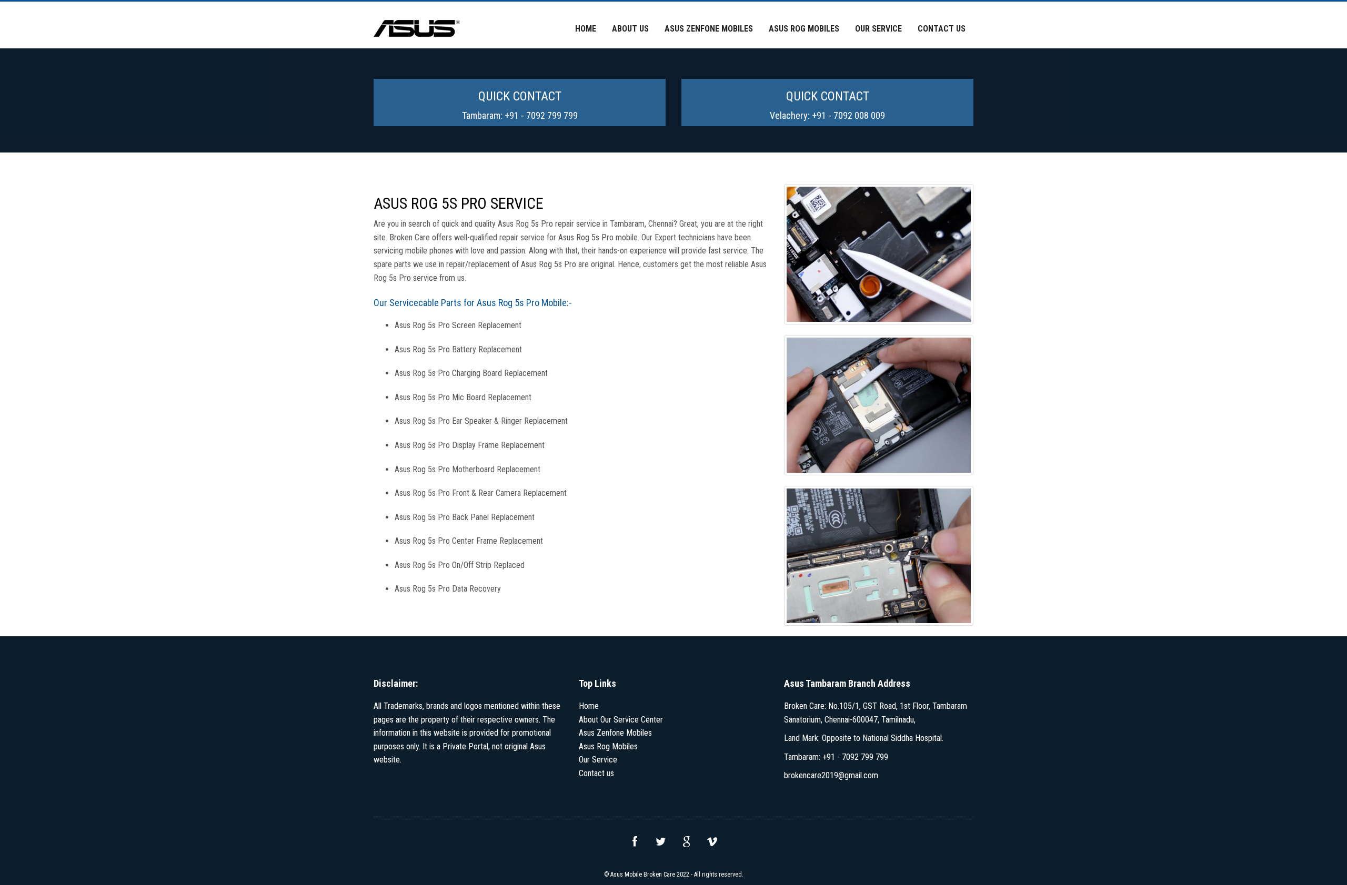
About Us (630, 29)
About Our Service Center (621, 720)
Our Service (878, 29)
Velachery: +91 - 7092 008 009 (827, 115)
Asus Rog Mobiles (804, 29)
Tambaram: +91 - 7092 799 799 (520, 115)
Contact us (942, 29)
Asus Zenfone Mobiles (709, 29)
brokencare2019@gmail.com (831, 775)
